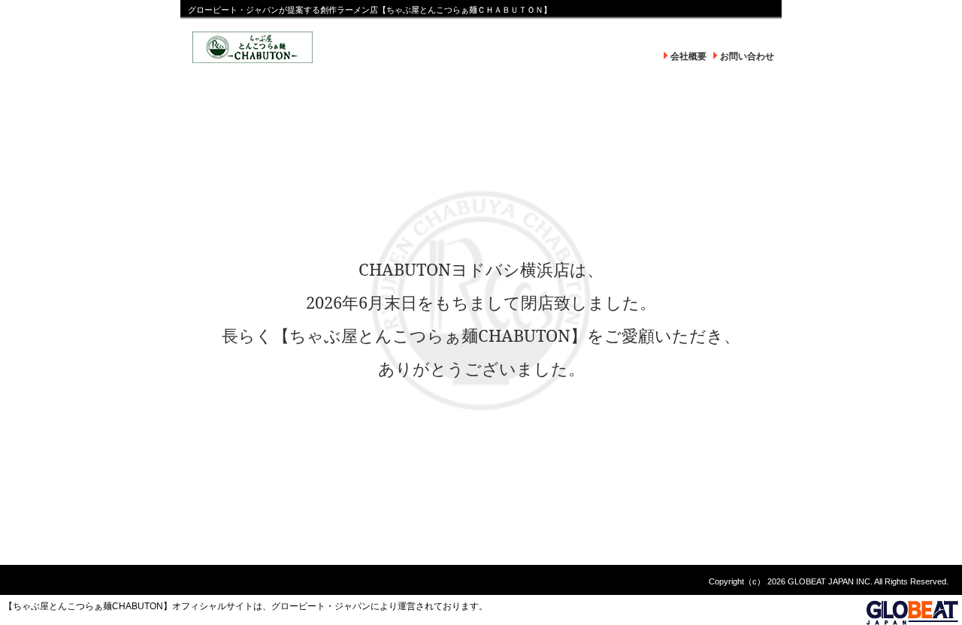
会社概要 (688, 56)
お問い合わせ (747, 56)
